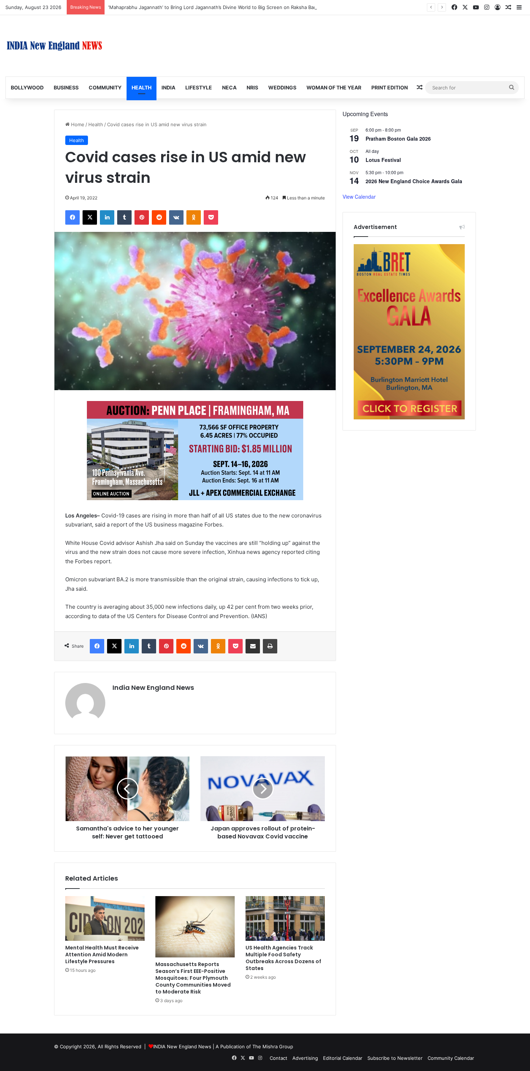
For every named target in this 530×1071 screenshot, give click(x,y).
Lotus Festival (383, 159)
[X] (90, 217)
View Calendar (359, 196)
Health (141, 87)
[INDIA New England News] (54, 46)
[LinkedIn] (107, 217)
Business (66, 87)
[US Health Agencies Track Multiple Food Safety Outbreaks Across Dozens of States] (285, 918)
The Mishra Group (272, 1046)
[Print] (270, 646)
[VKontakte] (176, 217)
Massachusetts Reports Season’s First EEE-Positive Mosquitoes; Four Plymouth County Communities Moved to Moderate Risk (193, 978)
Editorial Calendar (342, 1058)
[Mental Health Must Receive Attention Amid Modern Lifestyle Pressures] (105, 918)
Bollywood (27, 87)
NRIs (252, 87)
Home (77, 124)
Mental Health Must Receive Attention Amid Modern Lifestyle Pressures (102, 954)
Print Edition (389, 87)
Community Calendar (451, 1058)
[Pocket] (211, 217)
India (168, 87)
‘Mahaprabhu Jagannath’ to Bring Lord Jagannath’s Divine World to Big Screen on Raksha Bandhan (218, 7)
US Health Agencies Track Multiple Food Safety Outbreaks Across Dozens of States (283, 958)
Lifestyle (198, 87)
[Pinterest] (141, 217)
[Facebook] (72, 217)
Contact (278, 1058)
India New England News (153, 687)
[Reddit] (159, 217)
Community (105, 87)
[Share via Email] (253, 646)
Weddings (282, 87)
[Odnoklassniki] (193, 217)
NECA (229, 87)
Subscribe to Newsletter (395, 1058)
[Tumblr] (124, 217)
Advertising (305, 1058)
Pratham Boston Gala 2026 (398, 138)
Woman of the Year (333, 87)
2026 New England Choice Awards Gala (414, 181)
